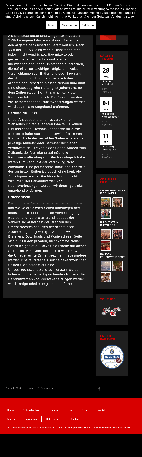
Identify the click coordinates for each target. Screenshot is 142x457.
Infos (51, 24)
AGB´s (11, 419)
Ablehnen (88, 24)
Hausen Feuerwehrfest (112, 256)
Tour (70, 410)
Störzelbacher (31, 410)
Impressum (30, 419)
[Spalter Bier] (112, 356)
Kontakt (102, 410)
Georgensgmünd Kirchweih (113, 192)
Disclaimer (76, 419)
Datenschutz (53, 419)
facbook (99, 389)
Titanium (53, 410)
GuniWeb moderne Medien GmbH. (111, 427)
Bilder (85, 410)
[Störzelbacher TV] (112, 311)
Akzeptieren (69, 24)
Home (31, 388)
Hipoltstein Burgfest (109, 224)
